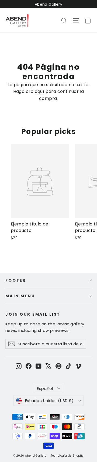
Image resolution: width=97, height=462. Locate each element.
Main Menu (20, 296)
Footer (15, 280)
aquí (39, 91)
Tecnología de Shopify (67, 456)
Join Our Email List (32, 314)
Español (45, 388)
